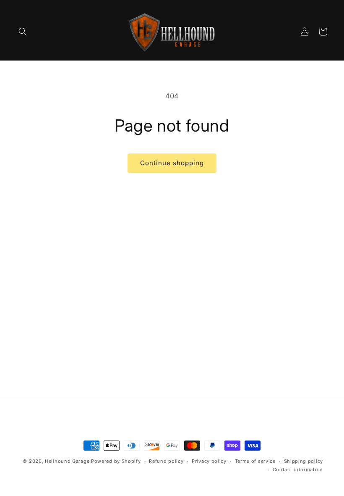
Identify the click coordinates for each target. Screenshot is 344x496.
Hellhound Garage (67, 461)
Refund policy (166, 461)
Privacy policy (209, 461)
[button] (22, 31)
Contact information (298, 469)
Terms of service (255, 461)
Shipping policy (303, 461)
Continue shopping (172, 163)
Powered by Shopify (116, 461)
